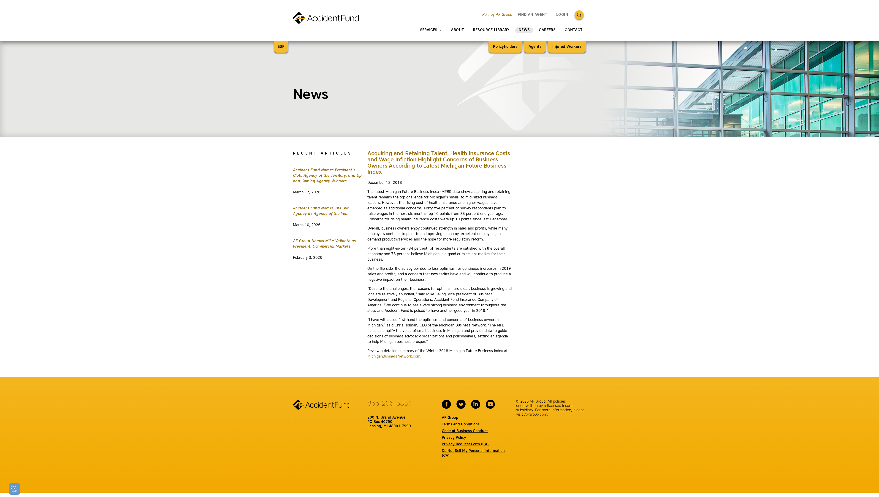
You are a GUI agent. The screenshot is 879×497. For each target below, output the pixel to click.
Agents (535, 47)
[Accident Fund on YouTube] (490, 404)
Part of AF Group (497, 15)
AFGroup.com (535, 415)
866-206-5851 (389, 403)
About (457, 30)
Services (428, 30)
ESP (281, 47)
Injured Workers (566, 47)
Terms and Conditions (461, 424)
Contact (573, 30)
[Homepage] (328, 20)
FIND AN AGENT (532, 15)
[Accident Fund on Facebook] (446, 404)
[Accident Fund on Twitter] (461, 404)
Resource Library (491, 30)
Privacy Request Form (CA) (465, 444)
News (524, 30)
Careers (547, 30)
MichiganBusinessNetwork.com (393, 356)
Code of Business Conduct (465, 431)
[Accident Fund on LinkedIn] (475, 404)
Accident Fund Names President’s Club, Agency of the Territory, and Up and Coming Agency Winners (327, 175)
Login (562, 15)
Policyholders (505, 47)
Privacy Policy (454, 438)
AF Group (450, 418)
